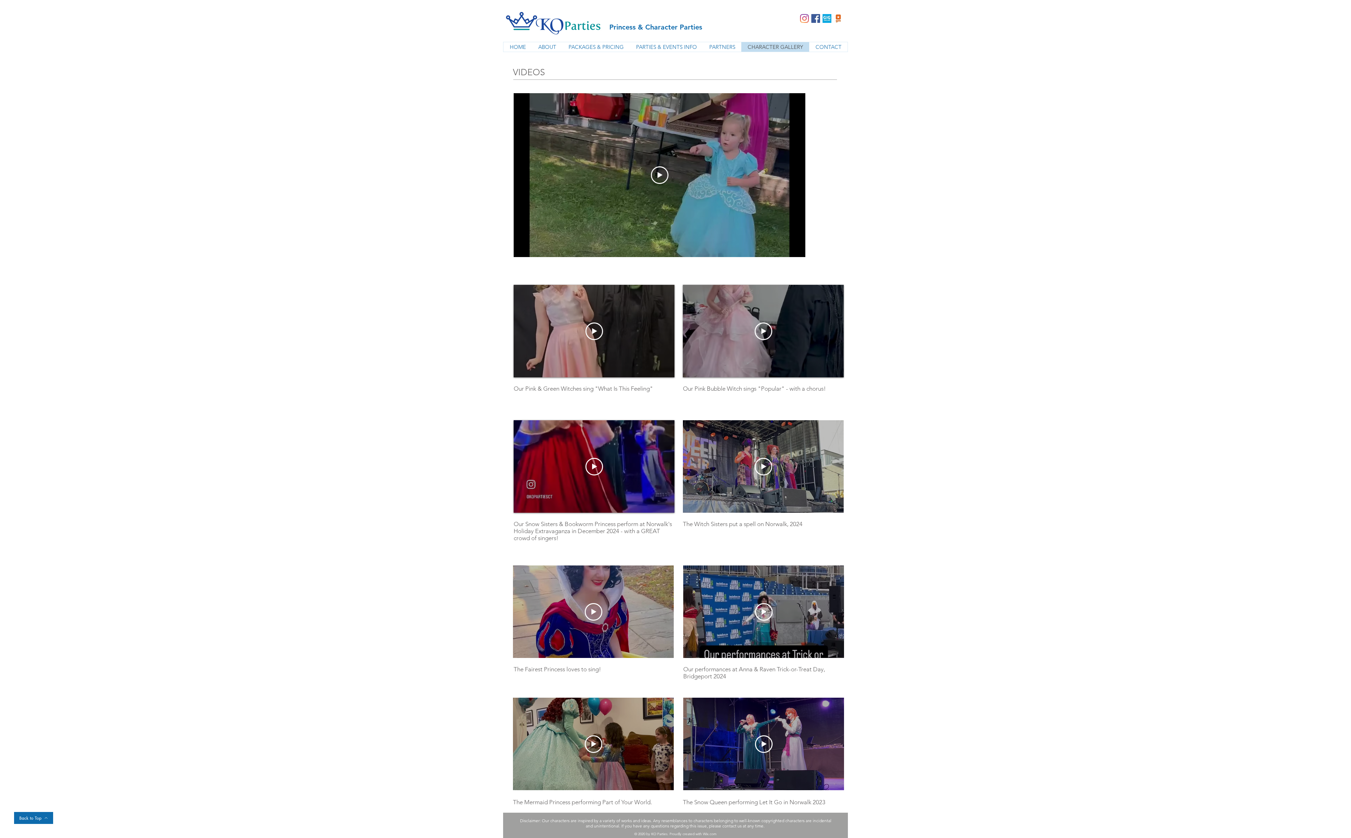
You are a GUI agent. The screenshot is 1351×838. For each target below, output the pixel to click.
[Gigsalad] (827, 18)
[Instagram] (804, 18)
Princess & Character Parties (655, 27)
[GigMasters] (838, 18)
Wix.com (710, 834)
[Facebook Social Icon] (815, 18)
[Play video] (659, 175)
